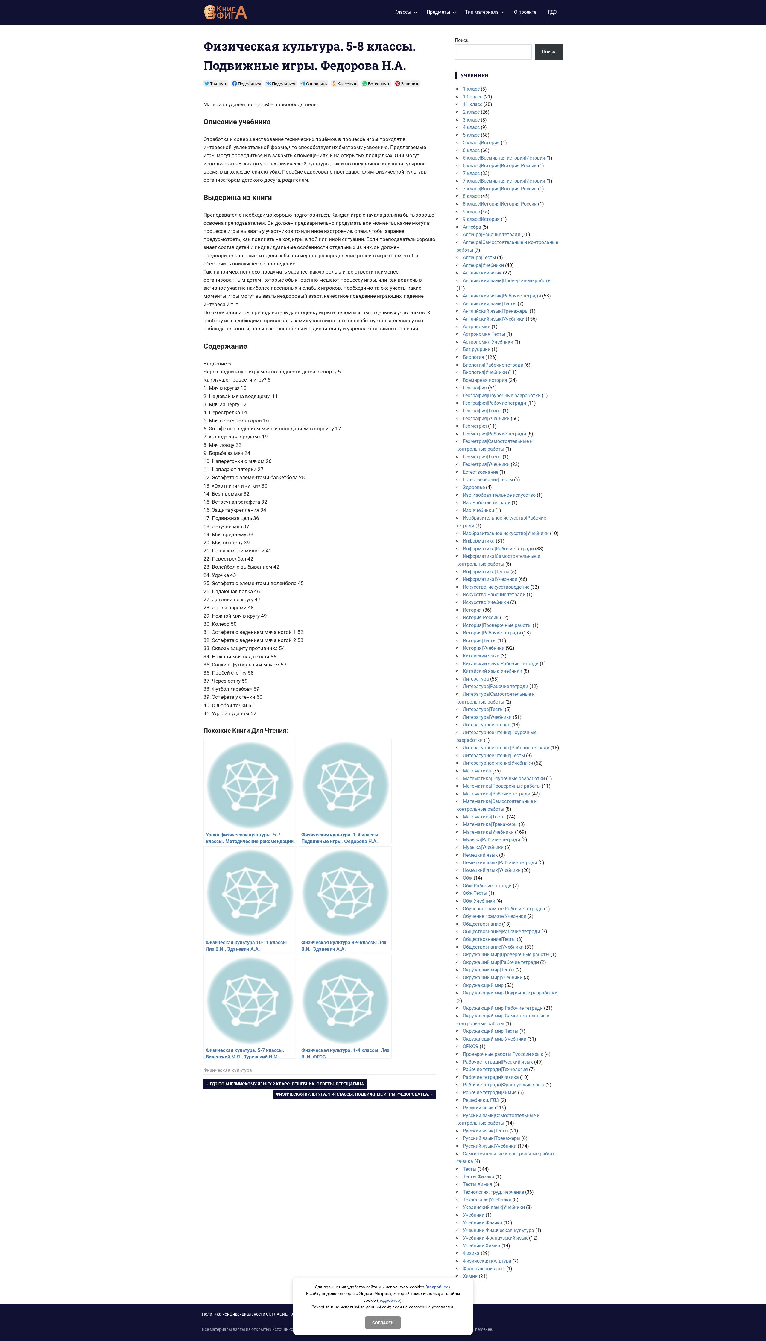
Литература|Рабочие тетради (495, 686)
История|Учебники (483, 648)
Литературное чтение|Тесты (494, 755)
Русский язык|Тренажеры (491, 1138)
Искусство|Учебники (486, 602)
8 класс (471, 196)
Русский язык (478, 1108)
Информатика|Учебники (490, 579)
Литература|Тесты (483, 709)
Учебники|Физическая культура (498, 1230)
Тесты (469, 1169)
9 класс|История (481, 219)
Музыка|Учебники (483, 847)
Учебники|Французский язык (495, 1238)
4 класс (471, 127)
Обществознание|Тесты (489, 939)
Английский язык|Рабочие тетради (502, 296)
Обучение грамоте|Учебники (494, 916)
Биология (473, 357)
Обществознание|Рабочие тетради (501, 931)
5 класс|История (481, 142)
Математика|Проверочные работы (502, 786)
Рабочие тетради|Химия (490, 1092)
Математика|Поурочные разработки (504, 778)
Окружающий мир (483, 985)
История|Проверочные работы (497, 625)
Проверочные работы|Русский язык (503, 1054)
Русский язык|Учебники (489, 1146)
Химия (470, 1276)
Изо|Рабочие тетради (486, 502)
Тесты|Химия (477, 1184)
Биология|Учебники (485, 372)
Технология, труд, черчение (493, 1192)
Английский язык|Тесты (489, 303)
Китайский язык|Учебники (492, 671)
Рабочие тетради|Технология (495, 1069)
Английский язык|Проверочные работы (507, 280)
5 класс (471, 135)
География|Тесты (482, 411)
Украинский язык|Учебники (494, 1207)
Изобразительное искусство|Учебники (506, 533)
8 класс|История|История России (500, 204)
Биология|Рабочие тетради (493, 365)
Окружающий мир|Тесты (490, 1031)
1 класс (471, 89)
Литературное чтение (486, 725)
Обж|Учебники (479, 901)
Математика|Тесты (484, 817)
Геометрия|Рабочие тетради (494, 434)
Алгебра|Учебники (483, 265)
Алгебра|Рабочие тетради (491, 234)
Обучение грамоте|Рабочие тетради (503, 909)
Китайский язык (481, 656)
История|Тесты (479, 640)
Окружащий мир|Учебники (492, 977)
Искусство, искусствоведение (496, 587)
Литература (476, 679)
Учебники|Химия (481, 1246)
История (472, 610)
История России (481, 617)
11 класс (472, 104)
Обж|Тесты (475, 893)
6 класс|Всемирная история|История (504, 158)
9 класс (471, 212)
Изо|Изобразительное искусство (499, 495)
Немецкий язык (480, 855)
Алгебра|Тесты (479, 257)
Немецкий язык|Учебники (492, 870)
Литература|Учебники (487, 717)
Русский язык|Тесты (485, 1131)
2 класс (471, 112)
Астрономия (476, 326)
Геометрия (475, 426)
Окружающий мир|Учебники (494, 1039)
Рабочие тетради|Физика (491, 1077)
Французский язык (484, 1269)
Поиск (462, 40)
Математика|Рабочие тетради (496, 794)
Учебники (473, 1215)
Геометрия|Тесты (482, 457)
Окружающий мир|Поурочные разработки (510, 993)
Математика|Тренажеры (490, 824)
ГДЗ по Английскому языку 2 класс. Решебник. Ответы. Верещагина (286, 1085)
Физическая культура (227, 1070)
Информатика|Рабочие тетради (498, 549)
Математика (477, 771)
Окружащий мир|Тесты (488, 970)
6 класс (471, 150)
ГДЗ (552, 12)
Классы (402, 12)
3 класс (471, 120)
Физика (471, 1253)
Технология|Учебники (487, 1199)
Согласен (383, 1322)
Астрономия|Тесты (484, 334)
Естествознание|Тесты (488, 479)
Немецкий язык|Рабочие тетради (500, 862)
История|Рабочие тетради (492, 633)
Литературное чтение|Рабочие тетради (506, 748)
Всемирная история (485, 380)
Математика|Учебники (488, 832)
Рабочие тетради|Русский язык (498, 1062)
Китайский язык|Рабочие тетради (501, 663)
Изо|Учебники (478, 510)
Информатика (479, 541)
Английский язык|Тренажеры (495, 311)
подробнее (438, 1286)
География (475, 388)
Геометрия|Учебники (486, 464)
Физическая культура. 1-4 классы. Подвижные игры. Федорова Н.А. (352, 1095)
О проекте (525, 12)
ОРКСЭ (470, 1046)
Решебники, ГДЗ (481, 1100)
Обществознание (482, 924)
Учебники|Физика (482, 1222)
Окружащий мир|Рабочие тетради (501, 962)
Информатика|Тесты (486, 572)
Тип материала (482, 12)
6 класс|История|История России (500, 165)
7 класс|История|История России (500, 189)
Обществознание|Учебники (493, 947)
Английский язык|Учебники (494, 319)
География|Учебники (486, 418)
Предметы (438, 12)
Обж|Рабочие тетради (487, 886)
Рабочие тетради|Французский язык (503, 1085)
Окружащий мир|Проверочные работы (506, 954)
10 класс (472, 97)
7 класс (471, 173)
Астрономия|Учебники (488, 342)
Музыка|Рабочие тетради (491, 839)
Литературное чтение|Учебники (498, 763)
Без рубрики (476, 349)
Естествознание (480, 472)
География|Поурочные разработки (502, 395)
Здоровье (474, 487)
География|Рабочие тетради (494, 403)
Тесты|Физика (478, 1176)
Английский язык (482, 273)
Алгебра (472, 227)
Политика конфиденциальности (233, 1314)
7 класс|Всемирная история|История (504, 181)
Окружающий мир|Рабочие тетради (503, 1008)
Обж (467, 878)
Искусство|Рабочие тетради (494, 594)
